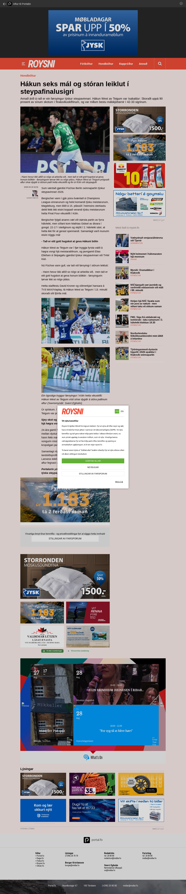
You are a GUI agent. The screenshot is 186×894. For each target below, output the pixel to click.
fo (117, 411)
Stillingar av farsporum (93, 474)
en (122, 411)
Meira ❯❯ (119, 482)
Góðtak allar (93, 461)
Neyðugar (93, 467)
